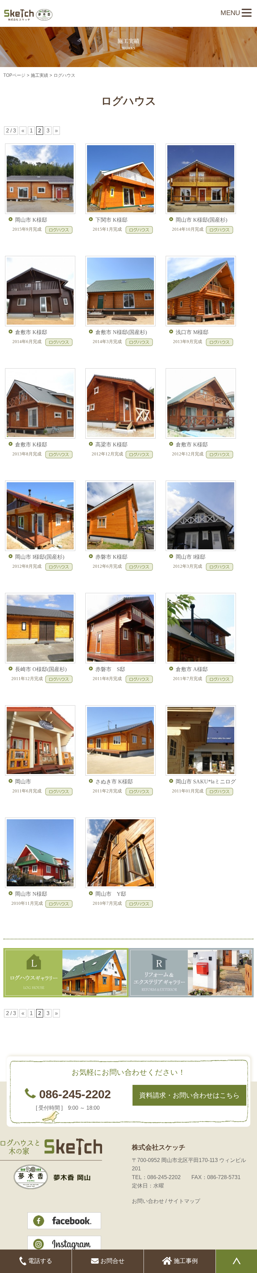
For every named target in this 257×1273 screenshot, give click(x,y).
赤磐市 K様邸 (111, 557)
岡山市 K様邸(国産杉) (201, 220)
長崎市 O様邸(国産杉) (41, 669)
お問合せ (111, 1261)
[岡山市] (39, 774)
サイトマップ (184, 1201)
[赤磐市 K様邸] (120, 549)
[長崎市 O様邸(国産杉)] (39, 661)
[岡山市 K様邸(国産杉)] (200, 212)
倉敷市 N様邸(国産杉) (121, 332)
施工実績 (39, 75)
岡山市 (23, 781)
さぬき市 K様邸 (114, 781)
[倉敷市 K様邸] (39, 324)
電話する (39, 1261)
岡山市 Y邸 (110, 894)
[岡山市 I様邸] (200, 549)
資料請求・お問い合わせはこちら (189, 1095)
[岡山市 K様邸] (39, 212)
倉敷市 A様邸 (192, 669)
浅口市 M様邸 (192, 332)
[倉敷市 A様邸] (200, 661)
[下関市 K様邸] (120, 212)
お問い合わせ (148, 1201)
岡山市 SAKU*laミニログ (206, 781)
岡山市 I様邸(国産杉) (39, 557)
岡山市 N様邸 (31, 894)
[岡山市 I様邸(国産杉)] (39, 549)
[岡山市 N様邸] (39, 886)
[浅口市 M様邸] (200, 324)
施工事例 (185, 1261)
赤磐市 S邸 (110, 669)
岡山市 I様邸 (190, 557)
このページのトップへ (237, 1028)
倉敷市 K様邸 (31, 332)
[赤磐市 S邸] (120, 661)
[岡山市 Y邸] (120, 886)
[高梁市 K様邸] (120, 437)
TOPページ (14, 75)
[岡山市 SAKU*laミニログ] (200, 774)
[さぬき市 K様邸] (120, 774)
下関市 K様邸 (111, 220)
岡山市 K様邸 (31, 220)
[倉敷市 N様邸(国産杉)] (120, 324)
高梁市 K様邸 (111, 444)
